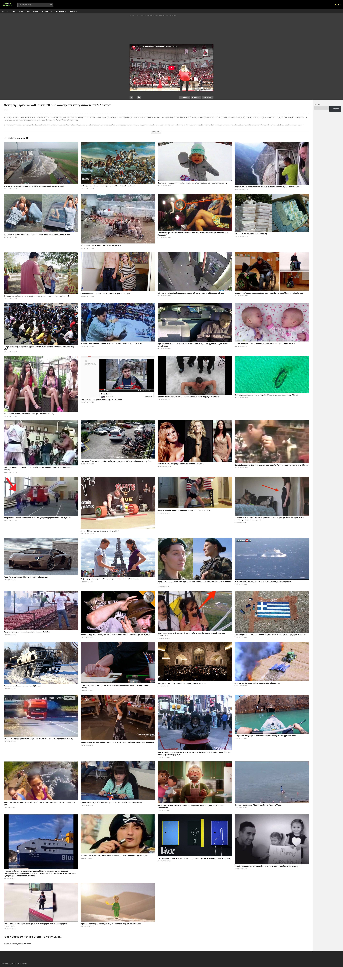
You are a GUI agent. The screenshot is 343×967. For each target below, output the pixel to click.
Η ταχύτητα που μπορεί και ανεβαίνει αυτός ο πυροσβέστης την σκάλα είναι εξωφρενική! (37, 518)
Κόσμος (6, 109)
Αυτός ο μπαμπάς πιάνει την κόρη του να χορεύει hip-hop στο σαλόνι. (184, 510)
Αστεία (21, 11)
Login (338, 4)
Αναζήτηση (318, 104)
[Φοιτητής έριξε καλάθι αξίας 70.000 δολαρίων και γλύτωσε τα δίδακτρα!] (41, 163)
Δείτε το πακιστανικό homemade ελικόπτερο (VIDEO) (101, 245)
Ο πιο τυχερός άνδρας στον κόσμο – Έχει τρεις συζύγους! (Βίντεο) (29, 414)
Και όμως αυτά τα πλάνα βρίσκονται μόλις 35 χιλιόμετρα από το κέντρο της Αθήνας (266, 395)
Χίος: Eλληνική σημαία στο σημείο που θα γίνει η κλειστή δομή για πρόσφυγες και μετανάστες (270, 635)
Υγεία (28, 11)
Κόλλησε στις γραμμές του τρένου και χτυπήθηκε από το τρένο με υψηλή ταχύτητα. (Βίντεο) (38, 738)
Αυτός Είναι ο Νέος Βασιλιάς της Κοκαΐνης (251, 234)
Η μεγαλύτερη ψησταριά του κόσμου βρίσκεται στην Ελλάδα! (27, 632)
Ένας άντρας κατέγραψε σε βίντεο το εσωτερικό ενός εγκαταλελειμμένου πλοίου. (265, 736)
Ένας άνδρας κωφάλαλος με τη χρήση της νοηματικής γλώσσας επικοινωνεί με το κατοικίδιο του (271, 465)
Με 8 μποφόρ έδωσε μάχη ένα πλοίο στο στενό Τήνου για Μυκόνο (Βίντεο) (263, 581)
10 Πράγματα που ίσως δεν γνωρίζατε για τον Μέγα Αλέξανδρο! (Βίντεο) (108, 186)
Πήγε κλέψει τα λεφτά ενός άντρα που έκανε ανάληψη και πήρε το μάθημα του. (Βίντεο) (191, 293)
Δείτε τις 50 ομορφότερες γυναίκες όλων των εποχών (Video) (181, 464)
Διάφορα (73, 11)
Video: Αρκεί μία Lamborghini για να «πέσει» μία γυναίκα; (26, 577)
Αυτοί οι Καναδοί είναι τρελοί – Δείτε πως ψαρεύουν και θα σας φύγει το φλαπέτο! (189, 397)
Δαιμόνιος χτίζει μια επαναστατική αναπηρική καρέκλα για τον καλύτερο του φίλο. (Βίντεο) (269, 293)
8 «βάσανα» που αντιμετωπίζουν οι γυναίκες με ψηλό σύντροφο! (105, 293)
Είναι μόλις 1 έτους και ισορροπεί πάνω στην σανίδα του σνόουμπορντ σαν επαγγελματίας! (192, 183)
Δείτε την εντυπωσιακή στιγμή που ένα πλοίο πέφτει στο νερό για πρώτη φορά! (34, 186)
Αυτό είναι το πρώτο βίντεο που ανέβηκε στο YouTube (101, 399)
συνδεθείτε (27, 944)
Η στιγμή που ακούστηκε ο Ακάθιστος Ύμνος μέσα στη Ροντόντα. (182, 683)
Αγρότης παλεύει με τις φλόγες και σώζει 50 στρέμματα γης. (257, 683)
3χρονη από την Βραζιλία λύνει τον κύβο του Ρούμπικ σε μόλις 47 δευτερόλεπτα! (111, 802)
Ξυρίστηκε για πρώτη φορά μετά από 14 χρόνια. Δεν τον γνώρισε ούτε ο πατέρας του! (36, 296)
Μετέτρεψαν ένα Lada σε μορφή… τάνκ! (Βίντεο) (22, 686)
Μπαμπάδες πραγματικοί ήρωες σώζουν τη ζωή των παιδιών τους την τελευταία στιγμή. (37, 234)
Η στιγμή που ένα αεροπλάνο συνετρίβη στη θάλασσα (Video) (258, 805)
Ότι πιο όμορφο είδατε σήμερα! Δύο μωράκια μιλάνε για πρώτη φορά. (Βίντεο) (265, 343)
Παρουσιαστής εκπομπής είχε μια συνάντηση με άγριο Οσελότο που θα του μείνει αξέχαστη (115, 635)
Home (13, 11)
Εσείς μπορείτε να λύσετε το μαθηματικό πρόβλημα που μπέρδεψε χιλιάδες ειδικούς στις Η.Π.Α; (194, 858)
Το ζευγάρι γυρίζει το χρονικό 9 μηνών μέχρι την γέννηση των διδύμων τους (109, 579)
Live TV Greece (53, 937)
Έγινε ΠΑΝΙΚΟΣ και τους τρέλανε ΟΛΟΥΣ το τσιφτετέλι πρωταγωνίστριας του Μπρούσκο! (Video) (117, 742)
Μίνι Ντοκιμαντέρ (61, 11)
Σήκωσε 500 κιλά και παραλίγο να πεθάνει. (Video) (100, 531)
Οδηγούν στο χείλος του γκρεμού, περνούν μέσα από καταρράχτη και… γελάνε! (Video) (268, 187)
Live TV (4, 11)
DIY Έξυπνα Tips (47, 11)
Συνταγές (35, 11)
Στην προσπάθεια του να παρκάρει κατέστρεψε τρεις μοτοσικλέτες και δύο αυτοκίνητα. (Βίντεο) (116, 461)
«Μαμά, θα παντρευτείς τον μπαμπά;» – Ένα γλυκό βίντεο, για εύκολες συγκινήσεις (266, 866)
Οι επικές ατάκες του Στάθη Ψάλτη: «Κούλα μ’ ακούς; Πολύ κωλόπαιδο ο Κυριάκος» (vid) (114, 855)
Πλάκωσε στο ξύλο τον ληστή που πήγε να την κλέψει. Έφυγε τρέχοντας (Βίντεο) (111, 343)
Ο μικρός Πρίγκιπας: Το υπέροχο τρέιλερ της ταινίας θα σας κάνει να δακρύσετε (111, 924)
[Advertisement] (171, 30)
